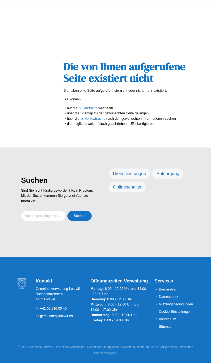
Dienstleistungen (129, 173)
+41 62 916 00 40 (53, 308)
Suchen (79, 216)
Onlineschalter (127, 187)
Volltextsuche (95, 119)
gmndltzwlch (56, 316)
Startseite (90, 108)
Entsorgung (167, 173)
